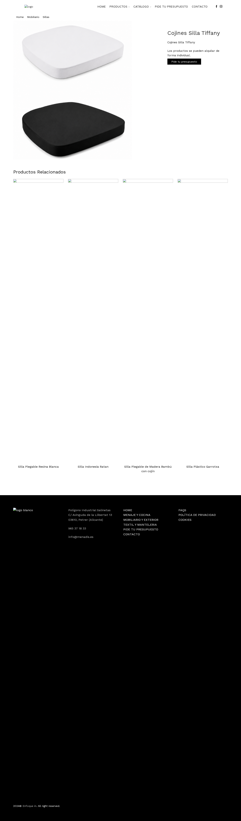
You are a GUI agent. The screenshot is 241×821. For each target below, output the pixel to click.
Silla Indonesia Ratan (93, 466)
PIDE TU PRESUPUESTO (171, 6)
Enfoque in (29, 805)
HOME (102, 6)
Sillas (46, 16)
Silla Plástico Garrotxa (202, 466)
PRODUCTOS (118, 6)
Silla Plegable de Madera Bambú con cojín (148, 469)
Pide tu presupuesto (184, 61)
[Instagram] (221, 6)
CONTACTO (200, 6)
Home (20, 16)
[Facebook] (216, 6)
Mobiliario (33, 16)
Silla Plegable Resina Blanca (38, 466)
